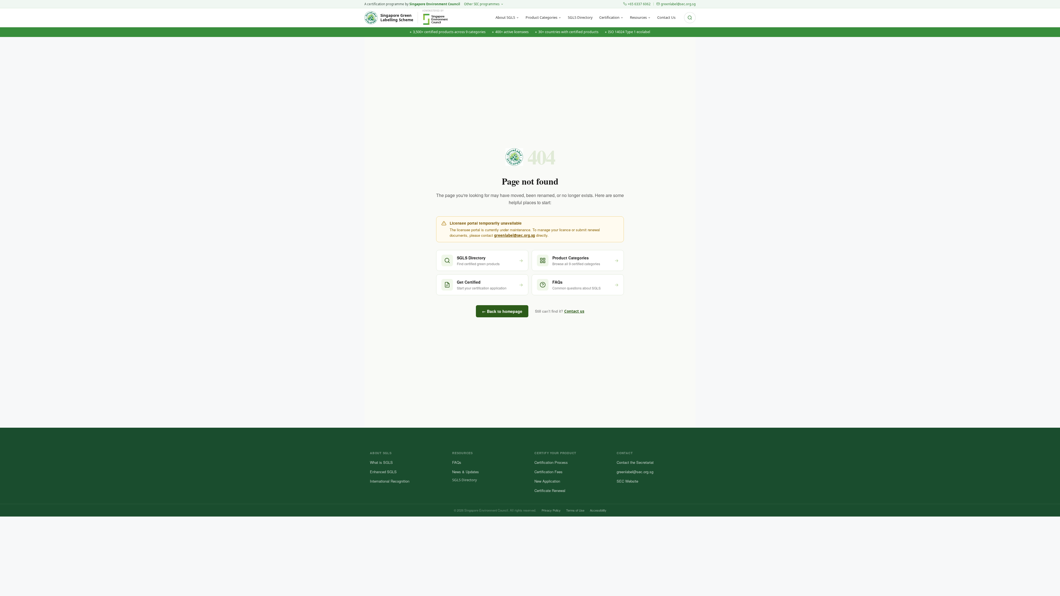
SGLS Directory (580, 17)
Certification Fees (548, 471)
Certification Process (551, 462)
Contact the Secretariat (635, 462)
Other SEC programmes (482, 4)
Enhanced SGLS (383, 471)
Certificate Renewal (549, 490)
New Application (547, 481)
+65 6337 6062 (639, 4)
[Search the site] (690, 17)
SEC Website (627, 481)
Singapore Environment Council (434, 4)
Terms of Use (575, 510)
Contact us (574, 311)
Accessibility (598, 510)
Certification (609, 17)
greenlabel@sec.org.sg (678, 4)
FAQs (456, 462)
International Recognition (389, 481)
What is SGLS (381, 462)
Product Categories (541, 17)
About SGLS (505, 17)
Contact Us (666, 17)
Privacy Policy (551, 510)
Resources (638, 17)
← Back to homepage (502, 311)
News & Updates (465, 471)
